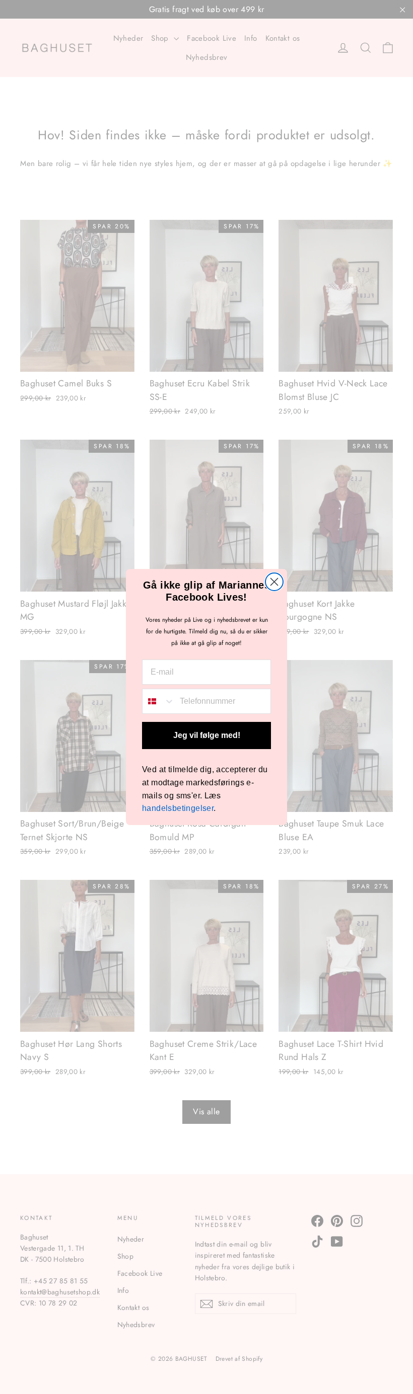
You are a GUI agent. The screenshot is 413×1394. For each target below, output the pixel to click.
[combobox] (159, 701)
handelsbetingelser (178, 808)
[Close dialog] (274, 582)
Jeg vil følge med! (206, 735)
